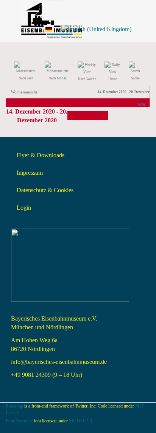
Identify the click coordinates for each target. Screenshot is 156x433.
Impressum (30, 172)
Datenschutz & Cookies (45, 190)
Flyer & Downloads (40, 155)
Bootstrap (14, 406)
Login (24, 207)
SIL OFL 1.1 (80, 421)
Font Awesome (19, 421)
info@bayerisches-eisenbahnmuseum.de (59, 362)
